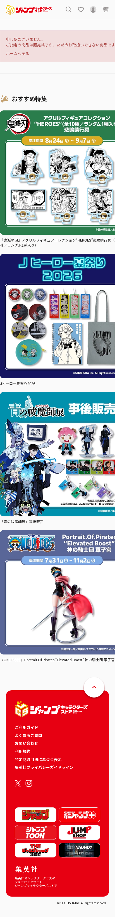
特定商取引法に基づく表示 (38, 759)
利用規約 (22, 751)
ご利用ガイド (26, 727)
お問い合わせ (26, 743)
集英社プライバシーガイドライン (44, 767)
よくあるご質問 (28, 735)
